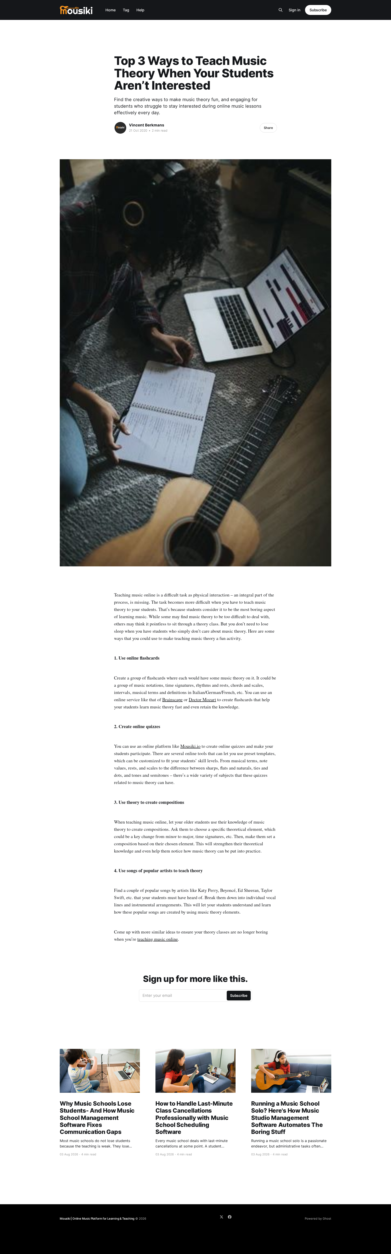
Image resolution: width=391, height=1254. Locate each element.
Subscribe (318, 10)
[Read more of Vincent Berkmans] (120, 127)
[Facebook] (229, 1217)
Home (110, 10)
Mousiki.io (190, 746)
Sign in (294, 10)
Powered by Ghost (318, 1218)
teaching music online (157, 939)
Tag (126, 10)
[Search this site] (280, 10)
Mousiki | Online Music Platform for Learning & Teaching (97, 1218)
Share (268, 128)
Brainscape (172, 699)
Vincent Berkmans (146, 125)
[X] (221, 1217)
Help (140, 10)
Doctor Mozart (202, 699)
